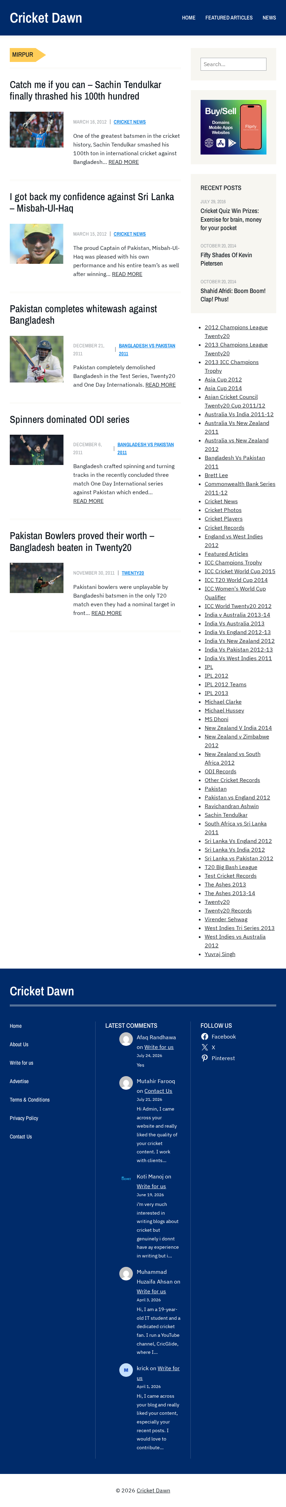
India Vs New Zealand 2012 (240, 640)
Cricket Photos (223, 509)
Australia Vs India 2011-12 (239, 414)
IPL (209, 666)
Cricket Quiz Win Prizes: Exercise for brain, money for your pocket (231, 219)
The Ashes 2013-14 (230, 893)
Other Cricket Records (232, 779)
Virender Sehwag (226, 919)
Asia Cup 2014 (223, 388)
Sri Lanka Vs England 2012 (238, 840)
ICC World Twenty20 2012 (238, 605)
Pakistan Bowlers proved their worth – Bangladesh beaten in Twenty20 (82, 541)
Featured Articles (226, 553)
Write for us (159, 1046)
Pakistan (216, 788)
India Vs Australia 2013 (235, 623)
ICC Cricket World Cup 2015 (240, 571)
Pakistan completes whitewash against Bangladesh (83, 314)
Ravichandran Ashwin (232, 806)
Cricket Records (224, 527)
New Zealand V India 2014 (238, 727)
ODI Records (220, 771)
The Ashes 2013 (225, 884)
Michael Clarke (223, 701)
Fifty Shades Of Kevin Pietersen (226, 259)
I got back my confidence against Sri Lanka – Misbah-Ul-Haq (92, 202)
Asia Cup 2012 (223, 379)
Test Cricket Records (231, 875)
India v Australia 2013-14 (237, 614)
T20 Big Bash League (231, 866)
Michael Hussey (224, 710)
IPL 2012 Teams (226, 684)
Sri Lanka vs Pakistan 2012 (239, 858)
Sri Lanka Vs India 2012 (235, 849)
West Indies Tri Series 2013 (240, 927)
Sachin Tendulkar (226, 814)
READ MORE (123, 161)
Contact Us (158, 1090)
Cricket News (130, 121)
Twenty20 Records (228, 910)
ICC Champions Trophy (233, 562)
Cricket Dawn (46, 17)
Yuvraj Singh (220, 953)
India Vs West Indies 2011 (238, 658)
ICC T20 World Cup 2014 (236, 579)
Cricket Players (224, 518)
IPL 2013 (216, 692)
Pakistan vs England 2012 (237, 797)
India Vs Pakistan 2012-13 (239, 649)
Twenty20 (133, 572)
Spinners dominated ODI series (69, 419)
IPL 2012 (216, 675)
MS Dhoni (216, 719)
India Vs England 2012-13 (238, 632)
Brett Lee (216, 475)
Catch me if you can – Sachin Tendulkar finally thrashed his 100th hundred (85, 90)
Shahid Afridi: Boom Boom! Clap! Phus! (233, 295)
